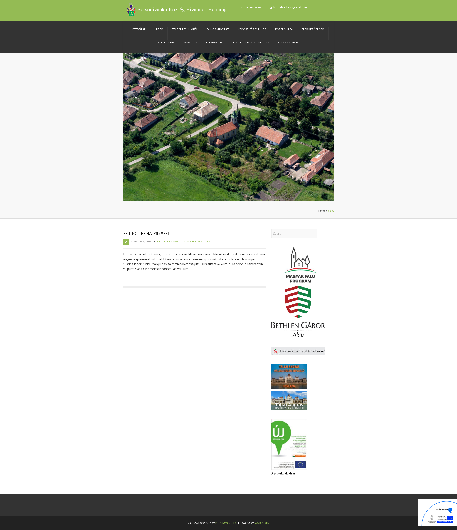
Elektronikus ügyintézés (250, 42)
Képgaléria (166, 42)
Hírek (159, 29)
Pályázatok (214, 42)
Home (321, 210)
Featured (163, 241)
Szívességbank (288, 42)
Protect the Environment (146, 233)
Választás (190, 42)
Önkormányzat (218, 29)
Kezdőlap (139, 29)
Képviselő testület (252, 29)
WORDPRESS (262, 522)
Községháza (284, 29)
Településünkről (185, 29)
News (174, 241)
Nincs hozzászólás (197, 241)
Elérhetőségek (313, 29)
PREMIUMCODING (226, 522)
